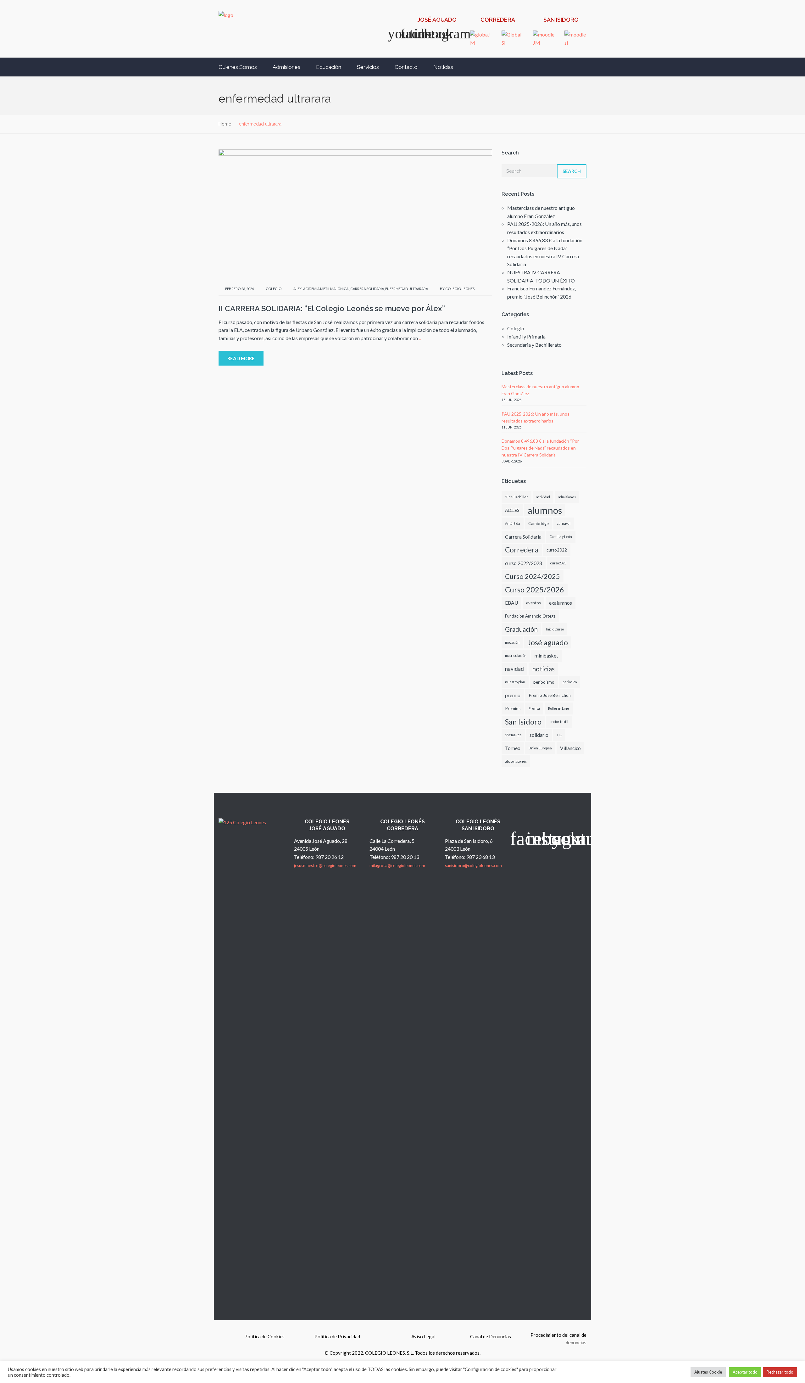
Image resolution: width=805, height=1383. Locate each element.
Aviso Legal (423, 1336)
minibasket (546, 655)
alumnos (545, 510)
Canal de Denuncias (490, 1336)
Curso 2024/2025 (532, 576)
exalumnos (560, 603)
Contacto (406, 67)
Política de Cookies (264, 1336)
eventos (533, 602)
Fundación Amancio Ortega (530, 616)
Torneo (512, 748)
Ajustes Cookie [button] (708, 1372)
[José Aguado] (410, 20)
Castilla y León (561, 537)
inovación (512, 642)
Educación (328, 67)
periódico (570, 682)
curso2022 (557, 549)
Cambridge (538, 523)
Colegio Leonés (460, 289)
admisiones (567, 497)
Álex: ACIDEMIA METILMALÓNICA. (321, 289)
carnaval (563, 523)
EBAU (511, 603)
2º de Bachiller (516, 497)
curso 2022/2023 (523, 563)
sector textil (559, 721)
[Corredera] (473, 20)
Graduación (521, 629)
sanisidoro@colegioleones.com (473, 865)
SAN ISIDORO (561, 19)
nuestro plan (515, 682)
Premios (512, 708)
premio (512, 695)
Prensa (534, 708)
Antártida (512, 523)
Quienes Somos (238, 67)
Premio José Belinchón (550, 695)
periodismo (543, 682)
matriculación (515, 655)
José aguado (548, 642)
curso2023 (558, 563)
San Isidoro (523, 721)
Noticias (443, 67)
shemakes (513, 735)
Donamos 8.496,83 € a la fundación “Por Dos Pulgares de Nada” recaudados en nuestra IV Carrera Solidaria (540, 447)
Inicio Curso (555, 629)
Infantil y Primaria (526, 336)
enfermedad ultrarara (406, 289)
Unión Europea (540, 748)
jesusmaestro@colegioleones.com (325, 865)
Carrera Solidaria (367, 289)
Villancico (570, 748)
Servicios (368, 67)
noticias (543, 669)
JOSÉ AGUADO (437, 19)
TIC (559, 735)
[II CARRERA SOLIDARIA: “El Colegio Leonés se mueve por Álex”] (355, 214)
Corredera (521, 550)
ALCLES (512, 510)
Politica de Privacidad (337, 1336)
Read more (241, 358)
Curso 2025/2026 (534, 589)
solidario (539, 735)
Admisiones (286, 67)
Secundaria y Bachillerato (534, 345)
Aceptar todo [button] (745, 1372)
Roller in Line (558, 708)
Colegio (273, 289)
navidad (514, 668)
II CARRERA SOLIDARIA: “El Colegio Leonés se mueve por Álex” (332, 308)
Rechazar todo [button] (780, 1372)
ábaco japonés (516, 761)
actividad (543, 497)
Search (572, 171)
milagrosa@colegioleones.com (397, 865)
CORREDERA (497, 19)
